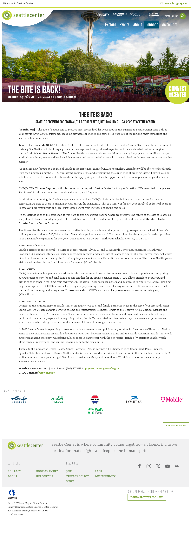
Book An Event (47, 471)
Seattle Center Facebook (139, 466)
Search (183, 16)
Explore (110, 24)
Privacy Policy (77, 476)
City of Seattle (14, 494)
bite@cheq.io (46, 372)
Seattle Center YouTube (167, 466)
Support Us (44, 476)
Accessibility (105, 476)
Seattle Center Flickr (177, 466)
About (137, 24)
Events (125, 24)
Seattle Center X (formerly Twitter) (158, 466)
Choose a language (172, 3)
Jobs (69, 471)
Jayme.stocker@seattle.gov (102, 368)
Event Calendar (171, 16)
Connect (152, 24)
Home (23, 15)
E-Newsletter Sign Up (146, 497)
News (70, 481)
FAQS (98, 471)
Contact (14, 471)
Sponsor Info (176, 425)
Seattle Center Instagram (149, 466)
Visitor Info (169, 24)
